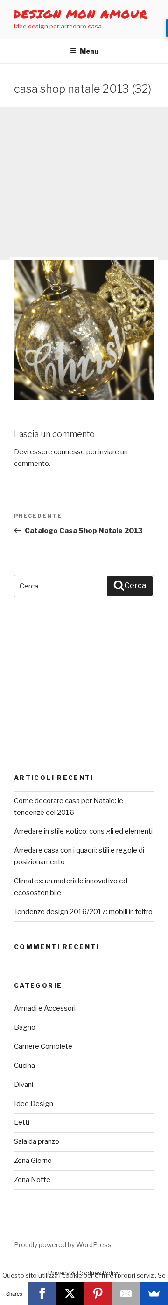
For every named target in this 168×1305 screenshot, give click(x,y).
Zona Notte (32, 1179)
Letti (21, 1122)
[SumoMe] (154, 1293)
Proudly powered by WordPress (63, 1245)
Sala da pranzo (36, 1141)
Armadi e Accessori (45, 1008)
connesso (69, 452)
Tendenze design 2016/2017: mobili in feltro (83, 912)
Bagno (24, 1027)
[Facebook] (42, 1293)
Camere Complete (43, 1046)
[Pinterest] (98, 1293)
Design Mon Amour (81, 14)
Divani (23, 1084)
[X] (70, 1293)
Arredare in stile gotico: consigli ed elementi (83, 831)
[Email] (126, 1293)
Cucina (24, 1065)
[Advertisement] (84, 183)
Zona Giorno (33, 1160)
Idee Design (33, 1104)
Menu (89, 51)
